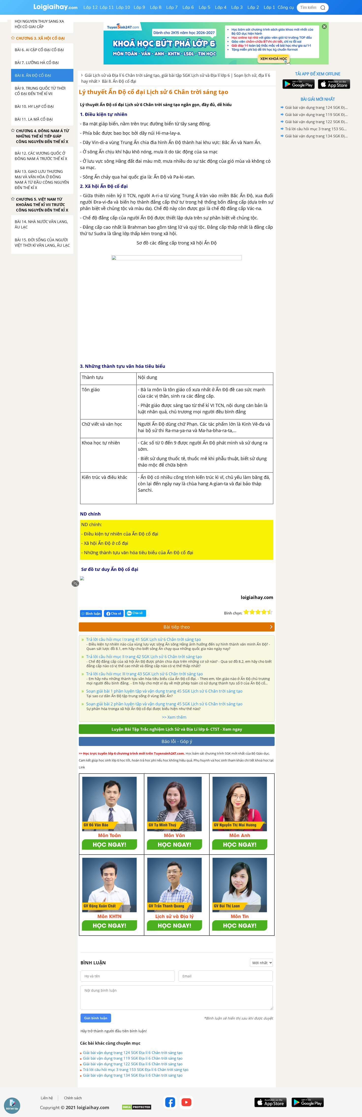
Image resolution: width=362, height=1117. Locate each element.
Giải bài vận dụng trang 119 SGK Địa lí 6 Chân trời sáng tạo (132, 1058)
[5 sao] (270, 612)
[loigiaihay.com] (55, 9)
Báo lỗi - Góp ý (177, 741)
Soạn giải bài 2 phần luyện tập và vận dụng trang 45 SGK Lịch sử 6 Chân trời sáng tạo (164, 704)
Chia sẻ (115, 613)
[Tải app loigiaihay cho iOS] (333, 84)
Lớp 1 (269, 7)
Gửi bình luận (95, 1018)
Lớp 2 (253, 7)
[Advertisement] (318, 218)
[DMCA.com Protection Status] (136, 1109)
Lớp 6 (188, 7)
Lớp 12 (90, 7)
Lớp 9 (139, 7)
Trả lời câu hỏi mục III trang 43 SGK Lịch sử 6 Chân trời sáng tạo (144, 674)
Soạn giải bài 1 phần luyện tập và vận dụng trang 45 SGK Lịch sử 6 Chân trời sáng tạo (164, 691)
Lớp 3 (237, 7)
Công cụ (286, 7)
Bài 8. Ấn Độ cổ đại (119, 81)
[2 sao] (252, 612)
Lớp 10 (123, 7)
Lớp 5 (204, 7)
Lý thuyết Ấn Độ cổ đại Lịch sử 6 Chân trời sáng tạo (153, 92)
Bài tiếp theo (177, 627)
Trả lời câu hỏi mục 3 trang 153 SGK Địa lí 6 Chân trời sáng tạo (135, 1069)
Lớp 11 (107, 7)
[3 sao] (258, 612)
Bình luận (93, 613)
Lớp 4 (221, 7)
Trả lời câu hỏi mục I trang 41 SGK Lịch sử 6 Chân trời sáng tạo (143, 639)
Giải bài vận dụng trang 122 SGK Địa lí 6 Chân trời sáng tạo (132, 1063)
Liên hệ (47, 1098)
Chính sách (73, 1098)
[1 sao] (246, 612)
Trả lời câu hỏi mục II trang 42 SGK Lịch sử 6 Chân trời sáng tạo (143, 656)
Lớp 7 (172, 7)
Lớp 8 (156, 7)
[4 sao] (264, 612)
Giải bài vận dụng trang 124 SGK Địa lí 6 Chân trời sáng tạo (132, 1052)
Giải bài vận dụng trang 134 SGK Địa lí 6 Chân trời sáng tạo (132, 1075)
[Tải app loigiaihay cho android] (298, 84)
